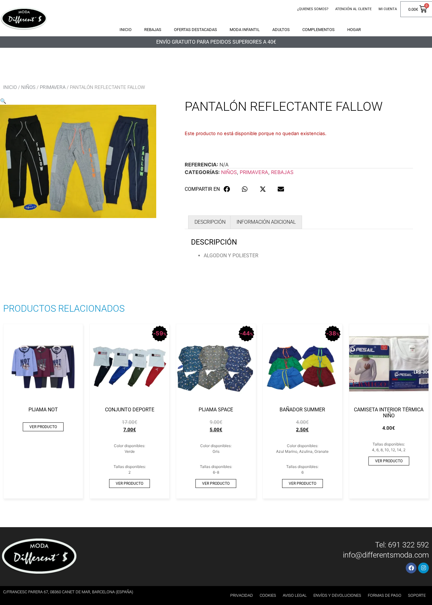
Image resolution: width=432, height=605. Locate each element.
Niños (28, 87)
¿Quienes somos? (312, 9)
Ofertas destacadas (195, 29)
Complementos (318, 29)
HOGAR (354, 29)
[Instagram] (423, 568)
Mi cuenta (388, 9)
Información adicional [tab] (266, 222)
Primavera (52, 87)
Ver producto (43, 427)
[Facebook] (411, 568)
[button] (3, 101)
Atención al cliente (353, 9)
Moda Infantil (245, 29)
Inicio (126, 29)
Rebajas (152, 29)
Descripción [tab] (209, 222)
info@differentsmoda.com (386, 555)
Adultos (281, 29)
